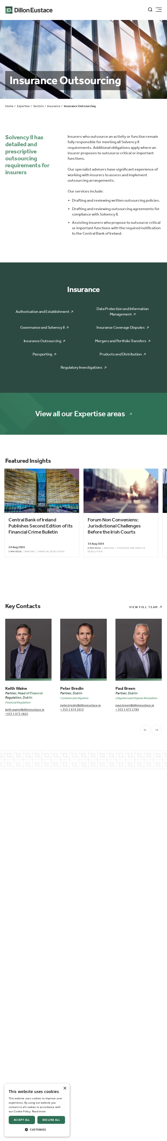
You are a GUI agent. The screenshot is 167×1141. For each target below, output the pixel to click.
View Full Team (143, 607)
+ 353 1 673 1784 (127, 709)
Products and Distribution (121, 354)
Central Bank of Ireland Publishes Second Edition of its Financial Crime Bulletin (40, 526)
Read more (39, 1111)
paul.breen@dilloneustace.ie (134, 705)
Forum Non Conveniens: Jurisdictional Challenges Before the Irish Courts (114, 526)
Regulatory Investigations (81, 367)
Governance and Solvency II (42, 327)
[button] (37, 1129)
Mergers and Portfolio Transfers (120, 340)
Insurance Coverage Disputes (121, 327)
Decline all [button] (51, 1120)
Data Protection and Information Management (123, 311)
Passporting (42, 354)
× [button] (64, 1088)
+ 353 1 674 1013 (72, 709)
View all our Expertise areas (80, 413)
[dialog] (37, 1110)
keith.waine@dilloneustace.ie (24, 709)
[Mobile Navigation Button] (159, 10)
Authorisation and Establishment (42, 311)
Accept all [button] (22, 1120)
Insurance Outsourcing (42, 340)
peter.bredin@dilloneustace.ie (80, 705)
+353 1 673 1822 (16, 714)
